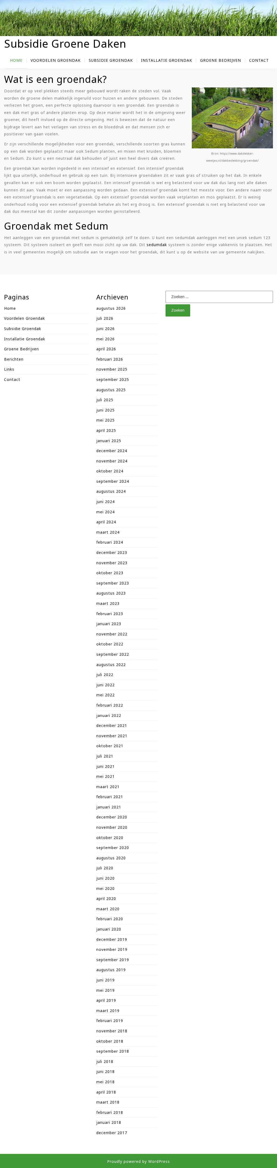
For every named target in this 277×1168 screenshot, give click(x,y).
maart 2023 (108, 603)
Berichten (14, 359)
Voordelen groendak (56, 60)
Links (9, 369)
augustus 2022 (111, 664)
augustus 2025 (111, 389)
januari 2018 (108, 1122)
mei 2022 (105, 694)
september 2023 (112, 583)
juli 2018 (104, 1061)
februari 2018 (109, 1112)
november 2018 (111, 1030)
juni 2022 (105, 684)
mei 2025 (105, 420)
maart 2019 (108, 1010)
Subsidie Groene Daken (65, 43)
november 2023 (111, 562)
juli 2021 (104, 756)
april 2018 (106, 1092)
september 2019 (112, 959)
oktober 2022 (109, 644)
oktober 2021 (109, 745)
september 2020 (112, 847)
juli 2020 (104, 867)
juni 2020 (105, 878)
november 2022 (111, 634)
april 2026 (106, 348)
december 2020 (111, 817)
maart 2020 (108, 908)
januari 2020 (108, 929)
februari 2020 (109, 918)
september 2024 (112, 481)
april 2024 (106, 521)
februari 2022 (109, 705)
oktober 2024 (109, 471)
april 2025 (106, 430)
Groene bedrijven (220, 60)
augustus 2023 (111, 593)
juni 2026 (105, 328)
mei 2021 (105, 776)
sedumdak (157, 244)
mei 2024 (105, 511)
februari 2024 (109, 542)
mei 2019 (105, 990)
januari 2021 (108, 807)
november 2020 (111, 827)
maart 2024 (108, 532)
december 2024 (111, 450)
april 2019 (106, 1000)
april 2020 (106, 898)
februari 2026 (109, 359)
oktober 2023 (109, 572)
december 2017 (111, 1132)
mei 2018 (105, 1081)
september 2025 (112, 379)
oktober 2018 (109, 1041)
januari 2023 (108, 623)
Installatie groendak (166, 60)
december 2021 (111, 725)
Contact (259, 60)
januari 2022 (108, 715)
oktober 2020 (109, 837)
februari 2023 (109, 613)
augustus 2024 (111, 491)
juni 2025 (105, 410)
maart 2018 (108, 1102)
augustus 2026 (111, 308)
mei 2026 (105, 338)
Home (16, 60)
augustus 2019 (111, 969)
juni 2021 (105, 766)
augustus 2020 (111, 857)
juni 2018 (105, 1071)
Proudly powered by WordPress (138, 1161)
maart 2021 (108, 786)
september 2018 (112, 1051)
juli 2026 (104, 318)
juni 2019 (105, 980)
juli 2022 (104, 674)
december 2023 (111, 552)
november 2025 (111, 369)
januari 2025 (108, 440)
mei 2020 (105, 888)
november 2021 (111, 735)
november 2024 (111, 461)
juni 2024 (105, 501)
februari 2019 (109, 1020)
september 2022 (112, 654)
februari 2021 (109, 796)
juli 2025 (104, 399)
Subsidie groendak (111, 60)
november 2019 (111, 949)
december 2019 (111, 939)
